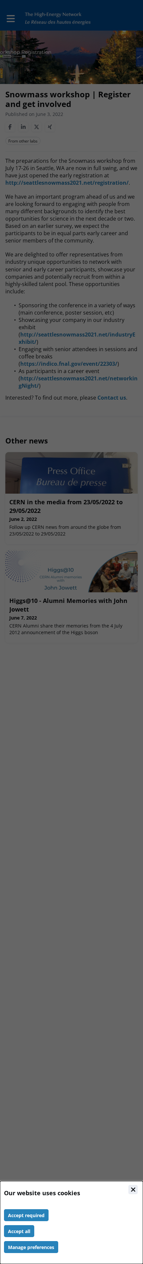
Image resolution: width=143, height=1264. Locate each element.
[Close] (133, 1189)
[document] (71, 1222)
